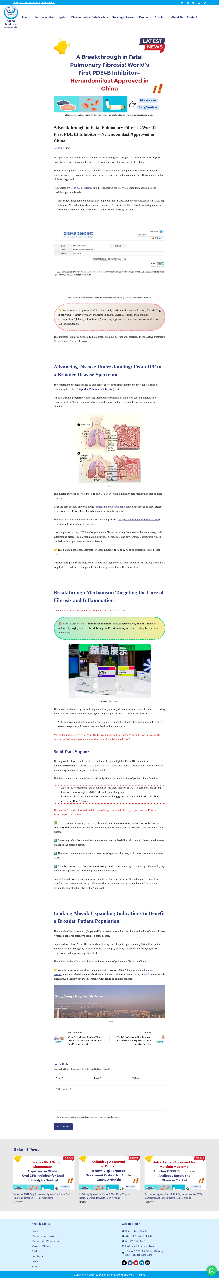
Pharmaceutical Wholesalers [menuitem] (89, 17)
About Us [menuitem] (177, 17)
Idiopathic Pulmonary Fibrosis (94, 389)
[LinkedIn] (199, 3)
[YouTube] (205, 3)
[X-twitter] (124, 1262)
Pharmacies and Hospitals (44, 1236)
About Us (37, 1261)
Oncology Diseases (41, 1246)
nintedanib (101, 506)
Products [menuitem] (145, 17)
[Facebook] (182, 3)
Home (35, 1231)
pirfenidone (118, 506)
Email (97, 1078)
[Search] (213, 17)
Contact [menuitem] (192, 17)
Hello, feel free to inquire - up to (34, 2)
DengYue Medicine (80, 187)
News (67, 148)
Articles (36, 1256)
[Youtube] (135, 1262)
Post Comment (63, 1126)
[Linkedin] (141, 1262)
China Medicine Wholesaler (11, 24)
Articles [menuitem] (159, 17)
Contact (36, 1266)
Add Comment (63, 1089)
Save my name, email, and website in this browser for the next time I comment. (88, 1117)
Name (59, 1078)
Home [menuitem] (26, 17)
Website (136, 1078)
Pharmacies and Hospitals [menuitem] (50, 17)
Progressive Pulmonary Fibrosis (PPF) (139, 519)
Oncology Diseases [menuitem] (123, 17)
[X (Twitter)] (188, 3)
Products (36, 1251)
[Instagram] (193, 3)
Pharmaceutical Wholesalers (45, 1241)
